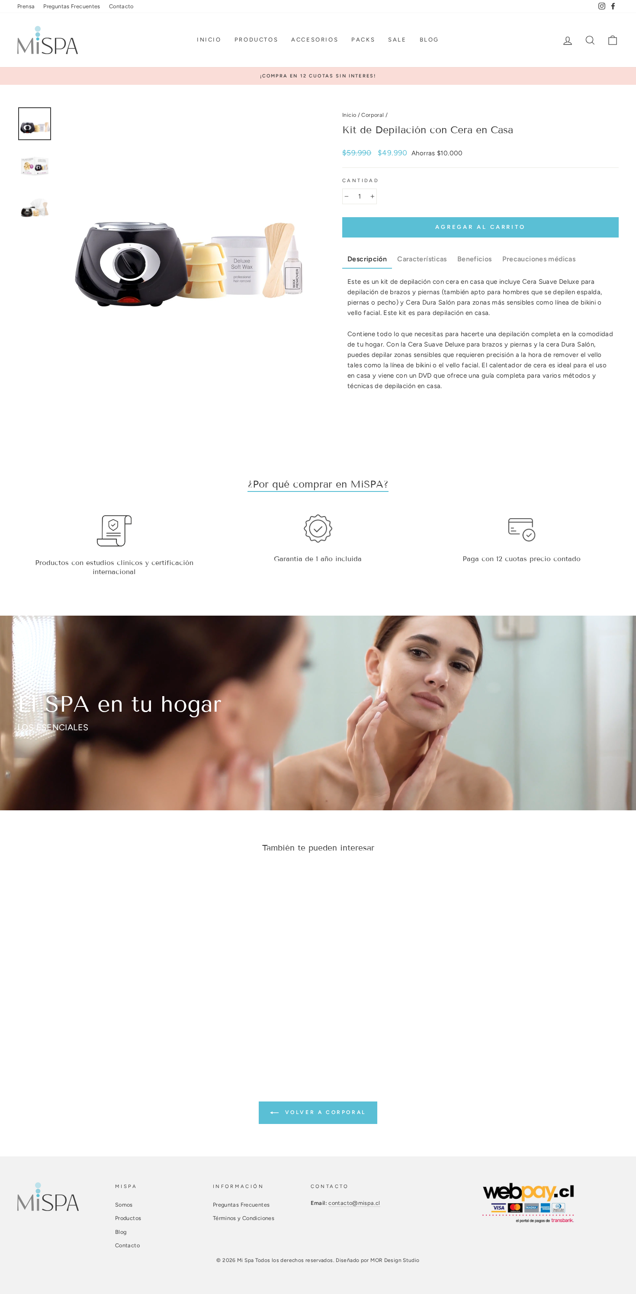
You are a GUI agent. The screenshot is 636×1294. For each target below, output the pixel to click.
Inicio (209, 39)
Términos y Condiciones (243, 1218)
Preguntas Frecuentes (71, 6)
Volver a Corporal (324, 1112)
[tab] (367, 259)
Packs (363, 39)
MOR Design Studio (394, 1260)
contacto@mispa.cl (354, 1203)
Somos (124, 1204)
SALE (397, 39)
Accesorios (314, 39)
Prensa (26, 6)
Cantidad (360, 180)
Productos (256, 39)
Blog (429, 39)
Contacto (121, 6)
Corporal (372, 115)
